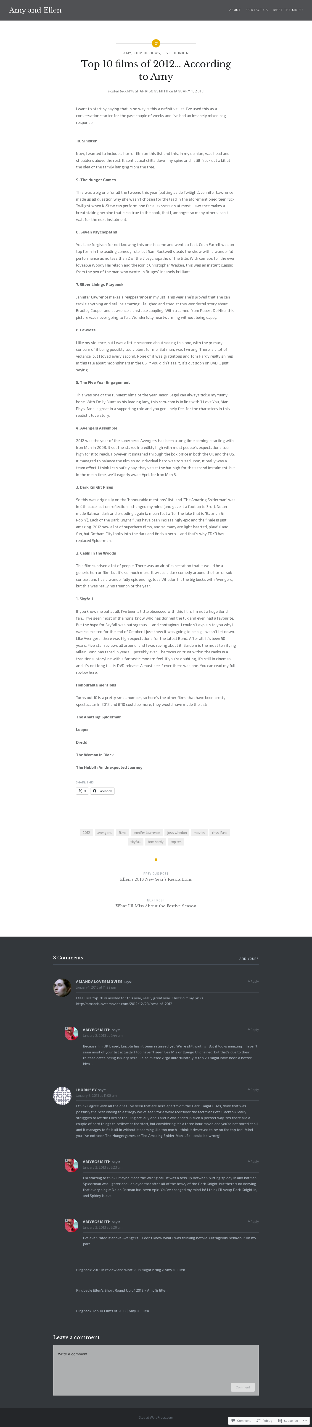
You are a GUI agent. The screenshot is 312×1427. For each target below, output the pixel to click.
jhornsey (86, 1089)
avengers (104, 832)
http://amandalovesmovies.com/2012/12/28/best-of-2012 (124, 1003)
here (93, 672)
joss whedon (177, 832)
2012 (86, 832)
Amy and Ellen (35, 10)
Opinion (181, 53)
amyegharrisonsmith (146, 91)
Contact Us (257, 10)
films (123, 832)
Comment (243, 1387)
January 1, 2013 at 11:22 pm (96, 987)
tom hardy (156, 842)
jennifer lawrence (146, 832)
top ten (176, 842)
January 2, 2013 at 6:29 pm (102, 1227)
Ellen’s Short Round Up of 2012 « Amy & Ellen (130, 1290)
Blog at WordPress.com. (156, 1417)
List (166, 53)
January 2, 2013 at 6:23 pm (102, 1167)
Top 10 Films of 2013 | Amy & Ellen (121, 1311)
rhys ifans (219, 832)
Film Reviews (147, 53)
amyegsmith (97, 1029)
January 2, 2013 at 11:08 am (96, 1095)
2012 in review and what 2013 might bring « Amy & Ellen (139, 1269)
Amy (127, 53)
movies (199, 832)
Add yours (249, 959)
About (235, 10)
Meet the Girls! (288, 10)
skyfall (135, 842)
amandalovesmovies (99, 981)
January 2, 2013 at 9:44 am (103, 1035)
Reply (255, 981)
